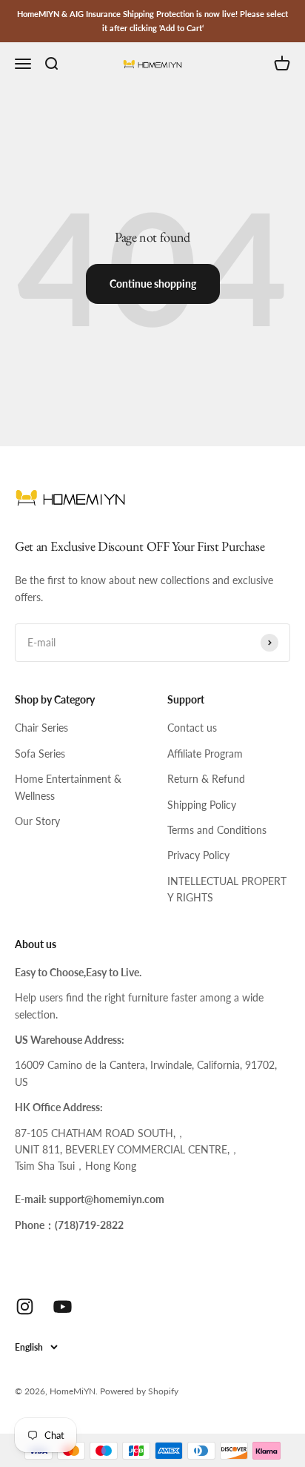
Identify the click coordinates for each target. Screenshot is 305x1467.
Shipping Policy (201, 804)
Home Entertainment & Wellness (68, 786)
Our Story (37, 821)
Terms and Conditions (217, 830)
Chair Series (41, 727)
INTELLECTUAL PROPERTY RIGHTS (226, 889)
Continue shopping (153, 283)
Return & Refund (206, 778)
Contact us (192, 727)
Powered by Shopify (139, 1391)
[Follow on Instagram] (25, 1307)
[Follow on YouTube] (63, 1307)
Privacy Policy (198, 855)
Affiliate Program (205, 753)
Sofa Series (40, 753)
